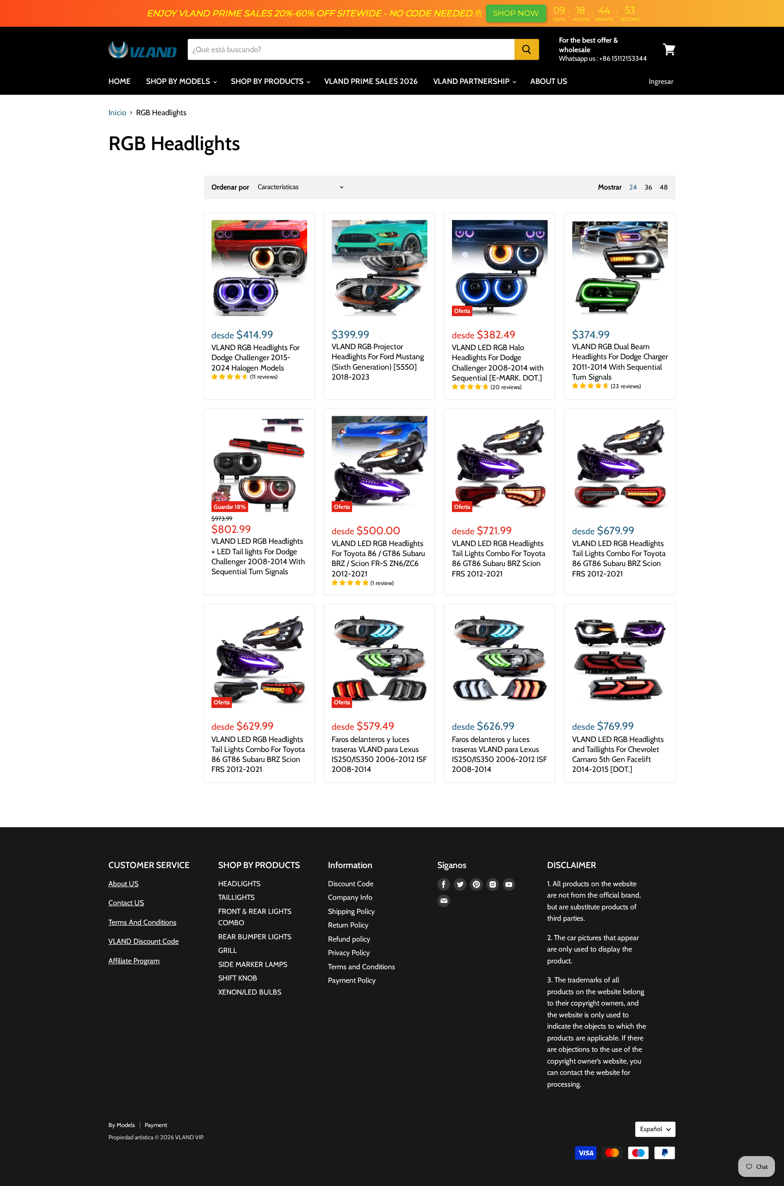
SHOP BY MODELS (179, 81)
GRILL (227, 950)
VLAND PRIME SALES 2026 (371, 81)
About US (123, 883)
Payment (156, 1124)
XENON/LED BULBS (249, 992)
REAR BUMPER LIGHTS (254, 936)
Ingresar (661, 81)
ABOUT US (548, 81)
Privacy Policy (349, 952)
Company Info (350, 897)
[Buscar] (526, 49)
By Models (121, 1124)
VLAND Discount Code (143, 941)
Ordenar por (230, 187)
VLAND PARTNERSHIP (472, 81)
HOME (119, 81)
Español (651, 1128)
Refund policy (349, 939)
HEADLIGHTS (239, 883)
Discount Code (350, 883)
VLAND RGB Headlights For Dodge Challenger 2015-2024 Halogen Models (255, 357)
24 (633, 187)
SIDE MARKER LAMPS (252, 964)
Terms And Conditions (142, 922)
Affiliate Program (134, 961)
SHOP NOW (516, 13)
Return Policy (348, 925)
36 (648, 187)
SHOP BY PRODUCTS (268, 81)
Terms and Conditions (361, 966)
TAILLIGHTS (236, 897)
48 (664, 187)
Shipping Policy (351, 911)
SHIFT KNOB (237, 978)
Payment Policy (352, 980)
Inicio (117, 112)
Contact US (126, 902)
